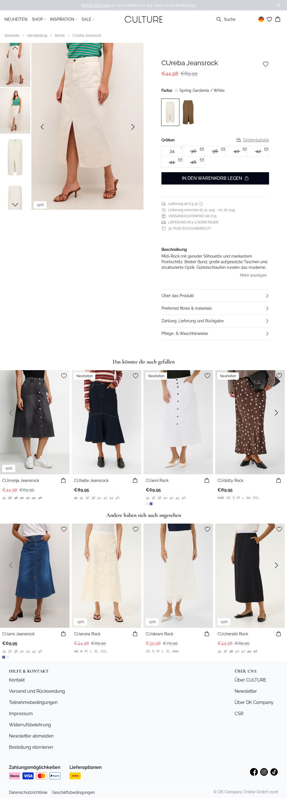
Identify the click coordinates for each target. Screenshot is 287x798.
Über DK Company (254, 702)
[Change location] (261, 19)
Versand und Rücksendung (37, 691)
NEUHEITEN (15, 19)
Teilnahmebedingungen (33, 702)
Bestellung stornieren (31, 747)
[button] (215, 295)
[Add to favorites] (265, 64)
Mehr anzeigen (253, 275)
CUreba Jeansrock (87, 36)
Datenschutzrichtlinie (28, 792)
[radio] (172, 151)
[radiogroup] (215, 157)
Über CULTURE (250, 680)
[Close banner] (278, 5)
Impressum (21, 713)
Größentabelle (256, 140)
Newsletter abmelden (31, 736)
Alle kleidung (37, 36)
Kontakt (17, 680)
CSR (239, 713)
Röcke (60, 36)
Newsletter (246, 691)
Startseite (11, 36)
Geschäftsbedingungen (73, 792)
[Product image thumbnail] (15, 64)
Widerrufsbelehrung (30, 724)
